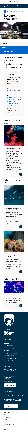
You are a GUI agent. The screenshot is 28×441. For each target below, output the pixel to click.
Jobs (5, 429)
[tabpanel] (14, 30)
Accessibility (7, 417)
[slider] (14, 32)
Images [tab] (5, 43)
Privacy (6, 419)
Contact (6, 426)
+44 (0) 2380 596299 (13, 90)
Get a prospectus (10, 406)
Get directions (9, 385)
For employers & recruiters (10, 353)
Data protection (8, 422)
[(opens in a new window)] (5, 395)
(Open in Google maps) (13, 105)
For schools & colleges (9, 348)
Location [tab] (5, 47)
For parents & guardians (10, 355)
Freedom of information (9, 424)
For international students (10, 358)
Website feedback (8, 360)
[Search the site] (18, 6)
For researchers (8, 350)
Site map (6, 414)
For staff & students (8, 345)
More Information (8, 51)
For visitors (6, 342)
